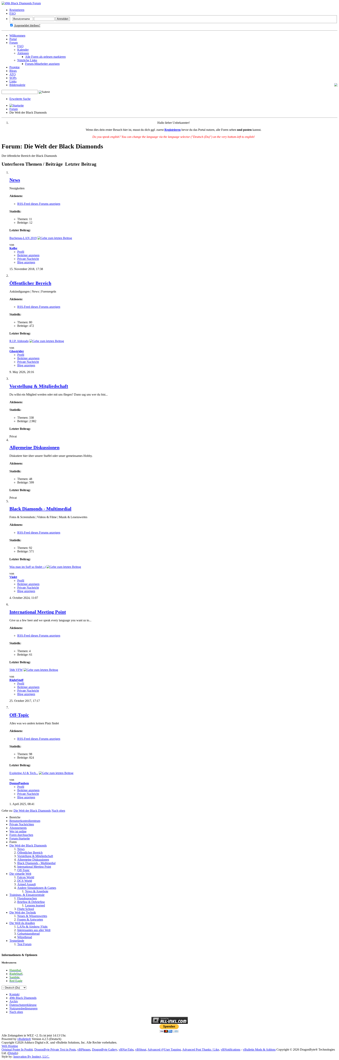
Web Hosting (10, 1046)
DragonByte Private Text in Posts (55, 1049)
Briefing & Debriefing (31, 902)
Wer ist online (17, 831)
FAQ (12, 13)
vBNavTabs (126, 1049)
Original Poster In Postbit (17, 1049)
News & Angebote (36, 891)
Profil (20, 251)
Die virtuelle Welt (20, 873)
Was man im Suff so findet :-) (27, 566)
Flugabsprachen (27, 898)
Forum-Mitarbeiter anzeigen (42, 63)
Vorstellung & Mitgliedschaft (38, 386)
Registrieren (16, 10)
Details (12, 1053)
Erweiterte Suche (20, 98)
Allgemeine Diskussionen (34, 447)
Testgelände (16, 940)
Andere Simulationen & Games (36, 887)
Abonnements (18, 828)
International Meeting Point (37, 611)
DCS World (24, 880)
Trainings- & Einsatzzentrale (27, 894)
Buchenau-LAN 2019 (23, 238)
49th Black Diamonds (22, 997)
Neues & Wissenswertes (32, 916)
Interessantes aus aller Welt (33, 930)
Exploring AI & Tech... (23, 773)
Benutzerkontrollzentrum (24, 820)
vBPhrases (83, 1049)
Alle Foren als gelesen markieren (45, 56)
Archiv (13, 1001)
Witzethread (24, 937)
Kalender (23, 49)
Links (12, 81)
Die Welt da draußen (22, 923)
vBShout (140, 1049)
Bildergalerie (17, 85)
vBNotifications (230, 1049)
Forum (13, 42)
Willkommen (17, 35)
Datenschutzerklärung (22, 1005)
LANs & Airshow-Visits (32, 926)
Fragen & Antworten (30, 919)
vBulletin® (24, 1039)
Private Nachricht (28, 258)
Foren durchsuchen (21, 835)
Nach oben (58, 810)
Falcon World (25, 877)
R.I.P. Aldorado (19, 341)
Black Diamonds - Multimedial (40, 508)
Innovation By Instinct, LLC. (31, 1056)
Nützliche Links (27, 60)
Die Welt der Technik (22, 912)
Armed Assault (26, 884)
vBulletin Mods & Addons (259, 1049)
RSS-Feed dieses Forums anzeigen (38, 203)
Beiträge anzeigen (28, 255)
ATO (12, 74)
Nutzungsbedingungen (23, 1008)
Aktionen (23, 53)
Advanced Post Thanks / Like (200, 1049)
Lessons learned (35, 905)
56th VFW (16, 669)
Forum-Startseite (19, 838)
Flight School (25, 909)
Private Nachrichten (21, 824)
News (14, 180)
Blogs (13, 70)
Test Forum (24, 944)
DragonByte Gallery (104, 1049)
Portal (13, 39)
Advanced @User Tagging (164, 1049)
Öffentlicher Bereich (30, 283)
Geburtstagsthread (28, 933)
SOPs (12, 78)
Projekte (14, 67)
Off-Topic (19, 715)
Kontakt (14, 994)
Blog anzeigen (26, 262)
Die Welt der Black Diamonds (28, 845)
